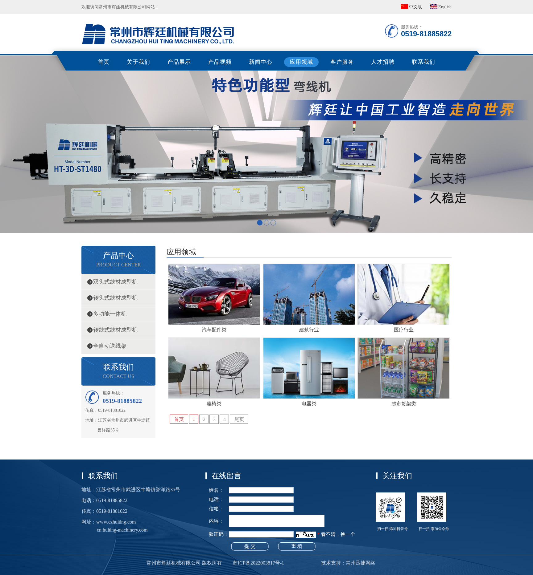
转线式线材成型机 (115, 330)
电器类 (309, 403)
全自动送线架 (109, 346)
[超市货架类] (404, 397)
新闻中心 (260, 62)
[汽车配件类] (214, 323)
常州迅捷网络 (360, 562)
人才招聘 (383, 62)
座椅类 (214, 403)
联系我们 (423, 62)
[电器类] (309, 397)
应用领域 (301, 62)
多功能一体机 (109, 314)
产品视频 (220, 62)
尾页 (239, 419)
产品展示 (179, 62)
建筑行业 (309, 329)
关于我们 (138, 62)
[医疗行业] (404, 323)
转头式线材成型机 (115, 298)
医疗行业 (404, 329)
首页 (103, 62)
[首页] (158, 17)
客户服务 (342, 62)
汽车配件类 (214, 329)
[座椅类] (214, 397)
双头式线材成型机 (115, 282)
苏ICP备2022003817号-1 (258, 562)
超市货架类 (403, 403)
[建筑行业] (309, 323)
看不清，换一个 (338, 534)
